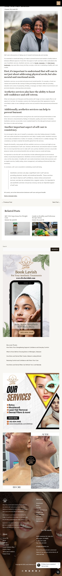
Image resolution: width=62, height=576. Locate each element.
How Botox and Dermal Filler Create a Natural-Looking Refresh (23, 356)
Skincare (38, 516)
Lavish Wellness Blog (8, 547)
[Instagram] (22, 571)
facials (36, 63)
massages (42, 63)
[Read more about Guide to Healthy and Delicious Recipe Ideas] (44, 229)
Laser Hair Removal (41, 510)
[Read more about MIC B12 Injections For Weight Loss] (17, 228)
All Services (39, 519)
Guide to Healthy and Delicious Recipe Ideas (43, 217)
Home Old (5, 538)
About (4, 540)
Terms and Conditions (9, 551)
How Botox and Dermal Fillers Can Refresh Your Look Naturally (23, 365)
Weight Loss (39, 512)
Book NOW (6, 545)
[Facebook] (26, 571)
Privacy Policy (6, 549)
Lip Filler (38, 507)
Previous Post (7, 202)
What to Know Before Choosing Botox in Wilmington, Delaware (23, 352)
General (7, 9)
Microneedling (40, 514)
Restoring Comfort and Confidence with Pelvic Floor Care (22, 360)
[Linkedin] (32, 571)
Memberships (40, 521)
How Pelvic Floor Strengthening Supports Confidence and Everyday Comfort (27, 347)
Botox (38, 505)
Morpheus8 (39, 503)
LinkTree (5, 542)
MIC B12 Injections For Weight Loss (16, 217)
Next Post (56, 202)
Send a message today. (10, 196)
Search (5, 246)
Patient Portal (6, 554)
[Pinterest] (29, 571)
